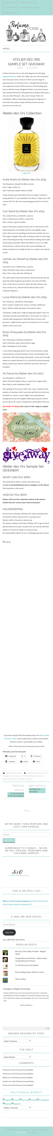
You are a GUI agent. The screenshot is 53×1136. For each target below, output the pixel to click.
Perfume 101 (35, 901)
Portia (20, 68)
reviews (13, 779)
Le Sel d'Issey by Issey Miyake (26, 965)
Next (49, 1028)
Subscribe (9, 932)
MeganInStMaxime (10, 76)
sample (21, 779)
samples (29, 779)
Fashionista (20, 1133)
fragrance (8, 776)
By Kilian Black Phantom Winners (16, 794)
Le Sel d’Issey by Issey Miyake (21, 1070)
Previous (46, 1028)
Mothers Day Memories (35, 790)
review (6, 779)
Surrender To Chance (11, 406)
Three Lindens (20, 979)
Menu (6, 48)
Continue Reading (26, 1005)
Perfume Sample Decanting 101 (19, 904)
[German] (24, 1099)
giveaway (18, 776)
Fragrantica (26, 173)
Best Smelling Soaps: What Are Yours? (29, 972)
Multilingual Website (26, 1092)
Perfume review (30, 776)
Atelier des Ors (34, 773)
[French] (15, 1099)
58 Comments (32, 68)
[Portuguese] (43, 1099)
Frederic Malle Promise (16, 988)
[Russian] (7, 1103)
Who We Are (10, 2)
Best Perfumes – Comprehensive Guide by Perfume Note (23, 10)
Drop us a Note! (26, 2)
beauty (44, 773)
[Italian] (33, 1099)
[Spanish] (16, 1103)
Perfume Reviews (13, 773)
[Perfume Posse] (26, 31)
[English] (7, 1099)
